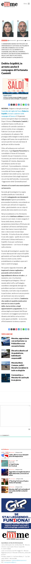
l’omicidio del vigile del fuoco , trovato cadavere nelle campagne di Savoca (15, 113)
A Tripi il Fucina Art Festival (14, 465)
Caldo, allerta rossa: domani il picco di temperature (18, 455)
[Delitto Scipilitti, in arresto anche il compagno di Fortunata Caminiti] (15, 28)
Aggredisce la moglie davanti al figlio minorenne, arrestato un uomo (19, 473)
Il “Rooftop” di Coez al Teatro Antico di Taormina (18, 481)
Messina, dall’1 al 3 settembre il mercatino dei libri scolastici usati (19, 490)
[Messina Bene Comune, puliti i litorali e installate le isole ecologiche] (5, 366)
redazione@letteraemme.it (19, 560)
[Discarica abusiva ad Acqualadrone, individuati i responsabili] (5, 353)
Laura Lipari (12, 460)
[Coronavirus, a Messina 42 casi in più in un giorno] (5, 378)
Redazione (12, 452)
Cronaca (5, 40)
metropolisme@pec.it (10, 562)
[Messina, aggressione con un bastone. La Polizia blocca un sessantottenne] (5, 341)
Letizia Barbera (21, 40)
